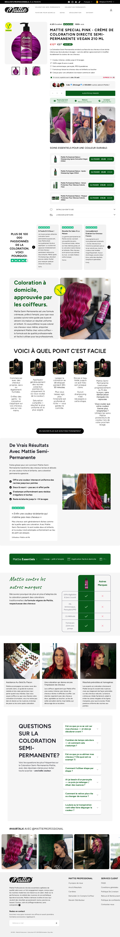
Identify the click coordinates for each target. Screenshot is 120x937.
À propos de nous (76, 883)
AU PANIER (101, 159)
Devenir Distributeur (76, 900)
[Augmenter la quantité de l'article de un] (61, 93)
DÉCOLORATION (75, 12)
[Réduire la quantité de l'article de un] (52, 93)
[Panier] (115, 10)
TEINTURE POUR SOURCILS (45, 12)
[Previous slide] (33, 247)
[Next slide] (109, 247)
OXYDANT (89, 12)
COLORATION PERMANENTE (75, 7)
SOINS (62, 12)
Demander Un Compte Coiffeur (81, 896)
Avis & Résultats (75, 887)
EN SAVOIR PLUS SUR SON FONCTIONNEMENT (60, 431)
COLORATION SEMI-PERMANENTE (47, 7)
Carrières (72, 892)
